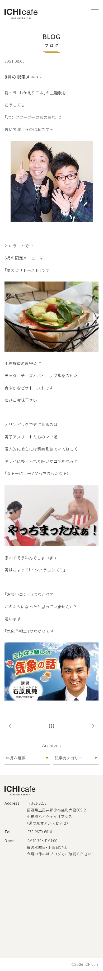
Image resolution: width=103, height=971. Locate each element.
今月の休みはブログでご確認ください (59, 853)
